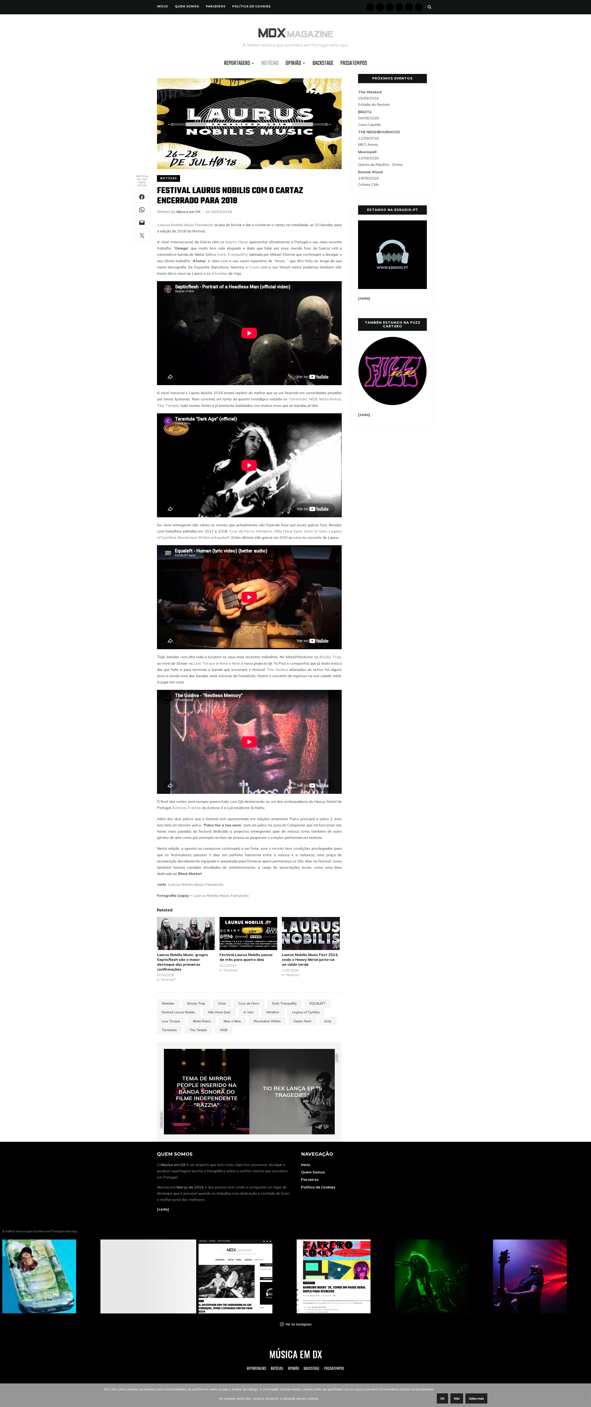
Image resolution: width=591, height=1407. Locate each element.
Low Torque (204, 663)
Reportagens (237, 63)
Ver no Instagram (298, 1324)
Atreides (219, 273)
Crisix (254, 267)
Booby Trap (330, 657)
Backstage (323, 63)
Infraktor (263, 531)
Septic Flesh (236, 242)
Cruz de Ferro (241, 531)
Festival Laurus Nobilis (178, 1012)
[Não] (585, 1395)
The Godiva (277, 669)
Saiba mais (476, 1398)
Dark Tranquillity (232, 254)
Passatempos (353, 63)
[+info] (163, 1209)
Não (457, 1398)
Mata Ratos (330, 399)
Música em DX (188, 211)
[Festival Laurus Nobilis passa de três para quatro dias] (248, 933)
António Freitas (186, 807)
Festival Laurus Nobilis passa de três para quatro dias (246, 957)
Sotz (308, 531)
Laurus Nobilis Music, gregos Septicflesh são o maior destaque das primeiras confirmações (182, 961)
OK (442, 1398)
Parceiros (215, 6)
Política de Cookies (251, 6)
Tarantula (298, 399)
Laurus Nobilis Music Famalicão (185, 224)
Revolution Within (194, 537)
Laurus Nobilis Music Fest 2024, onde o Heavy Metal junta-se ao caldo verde (310, 959)
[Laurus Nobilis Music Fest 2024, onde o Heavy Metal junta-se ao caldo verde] (311, 933)
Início (162, 6)
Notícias (270, 63)
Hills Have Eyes (288, 531)
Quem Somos (187, 6)
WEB (313, 399)
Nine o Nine (229, 663)
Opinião (293, 63)
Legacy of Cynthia (306, 1012)
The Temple (168, 405)
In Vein (320, 531)
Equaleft (222, 537)
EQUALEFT (318, 1003)
